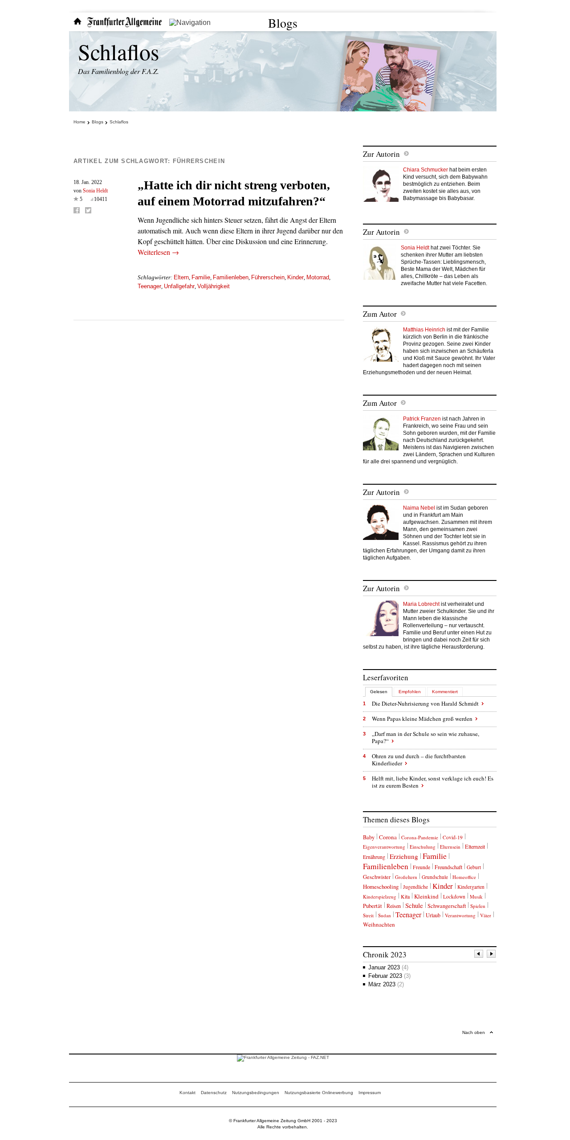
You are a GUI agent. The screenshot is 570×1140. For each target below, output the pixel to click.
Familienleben (230, 277)
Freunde (421, 867)
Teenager (149, 286)
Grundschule (435, 877)
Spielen (477, 906)
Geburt (474, 867)
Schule (414, 905)
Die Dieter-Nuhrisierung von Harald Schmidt (425, 703)
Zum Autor (380, 314)
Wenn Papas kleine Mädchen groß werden (422, 719)
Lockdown (454, 896)
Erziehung (404, 856)
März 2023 (386, 984)
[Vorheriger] (479, 955)
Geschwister (377, 877)
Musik (476, 896)
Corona (388, 837)
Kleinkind (426, 896)
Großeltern (406, 877)
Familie (200, 277)
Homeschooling (381, 887)
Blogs (282, 22)
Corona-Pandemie (419, 837)
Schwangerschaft (447, 906)
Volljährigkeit (213, 286)
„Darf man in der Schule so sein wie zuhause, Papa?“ (425, 737)
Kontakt (187, 1092)
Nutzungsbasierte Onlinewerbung (319, 1092)
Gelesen (378, 691)
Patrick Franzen (422, 419)
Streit (368, 915)
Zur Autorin (381, 154)
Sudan (384, 915)
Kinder (295, 277)
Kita (405, 896)
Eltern (181, 277)
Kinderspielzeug (379, 896)
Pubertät (372, 906)
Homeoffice (464, 877)
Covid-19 (453, 837)
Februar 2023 (389, 975)
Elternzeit (475, 846)
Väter (485, 915)
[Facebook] (76, 210)
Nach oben (473, 1032)
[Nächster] (492, 955)
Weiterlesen (158, 252)
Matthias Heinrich (424, 330)
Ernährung (374, 856)
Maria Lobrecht (421, 604)
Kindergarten (470, 886)
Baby (369, 837)
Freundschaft (448, 866)
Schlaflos (118, 51)
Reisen (394, 905)
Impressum (369, 1092)
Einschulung (423, 846)
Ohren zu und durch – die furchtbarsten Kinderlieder (419, 759)
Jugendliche (415, 886)
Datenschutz (214, 1092)
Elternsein (450, 846)
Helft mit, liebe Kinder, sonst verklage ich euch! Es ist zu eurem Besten (432, 781)
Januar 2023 (388, 967)
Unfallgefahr (179, 286)
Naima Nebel (419, 508)
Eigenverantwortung (384, 846)
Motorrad (317, 277)
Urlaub (433, 915)
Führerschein (268, 277)
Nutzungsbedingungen (255, 1092)
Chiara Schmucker (425, 170)
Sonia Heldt (95, 191)
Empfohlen (410, 691)
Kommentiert (445, 691)
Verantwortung (460, 915)
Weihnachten (379, 924)
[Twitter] (88, 210)
